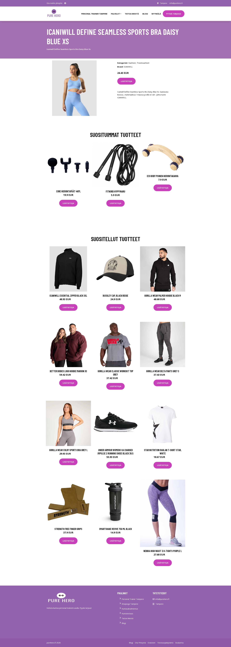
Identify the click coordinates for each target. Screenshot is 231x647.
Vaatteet (132, 63)
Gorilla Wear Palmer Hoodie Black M (162, 295)
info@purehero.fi (176, 3)
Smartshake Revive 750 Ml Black (115, 528)
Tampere (163, 3)
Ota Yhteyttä (140, 642)
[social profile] (65, 3)
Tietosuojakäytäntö (165, 642)
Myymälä (156, 14)
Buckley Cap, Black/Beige (115, 295)
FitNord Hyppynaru (115, 191)
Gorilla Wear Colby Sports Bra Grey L (68, 450)
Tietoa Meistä (127, 618)
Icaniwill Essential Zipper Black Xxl (68, 295)
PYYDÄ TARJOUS (173, 14)
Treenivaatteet (143, 63)
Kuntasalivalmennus (130, 608)
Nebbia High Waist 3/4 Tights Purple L (163, 550)
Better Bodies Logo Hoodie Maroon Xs (68, 371)
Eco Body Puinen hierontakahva (162, 176)
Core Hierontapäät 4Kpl (68, 191)
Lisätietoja (126, 81)
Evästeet (151, 642)
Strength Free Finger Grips (68, 528)
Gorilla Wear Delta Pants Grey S (162, 371)
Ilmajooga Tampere (130, 604)
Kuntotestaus (127, 613)
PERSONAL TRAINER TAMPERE (94, 14)
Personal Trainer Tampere (133, 599)
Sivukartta (179, 642)
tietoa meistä (132, 14)
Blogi (145, 14)
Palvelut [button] (115, 14)
